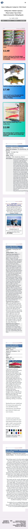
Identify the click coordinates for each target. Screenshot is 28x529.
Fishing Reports (19, 15)
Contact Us (15, 7)
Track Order (22, 20)
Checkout (15, 20)
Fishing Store (7, 10)
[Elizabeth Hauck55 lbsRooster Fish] (14, 221)
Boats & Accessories (9, 15)
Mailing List (9, 7)
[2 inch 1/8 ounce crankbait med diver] (14, 37)
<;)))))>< (11, 521)
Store (3, 20)
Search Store (15, 522)
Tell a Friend (23, 526)
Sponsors (19, 10)
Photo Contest (9, 13)
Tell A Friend (22, 7)
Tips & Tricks (17, 13)
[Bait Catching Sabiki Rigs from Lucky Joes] (14, 112)
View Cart (9, 20)
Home (3, 7)
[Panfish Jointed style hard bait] (14, 74)
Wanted (14, 10)
